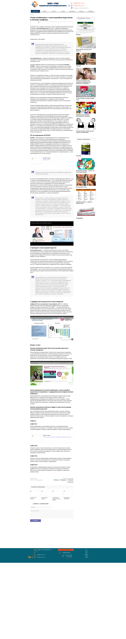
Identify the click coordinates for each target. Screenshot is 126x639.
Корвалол (78, 65)
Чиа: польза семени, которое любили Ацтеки (57, 437)
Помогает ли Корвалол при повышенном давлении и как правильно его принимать (83, 82)
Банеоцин (32, 498)
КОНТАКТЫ (86, 554)
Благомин (78, 155)
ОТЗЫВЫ (86, 557)
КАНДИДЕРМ (79, 218)
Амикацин (43, 498)
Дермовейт (46, 159)
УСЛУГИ (86, 552)
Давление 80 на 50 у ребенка (56, 499)
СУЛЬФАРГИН (66, 498)
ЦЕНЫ (86, 553)
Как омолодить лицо (81, 187)
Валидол (78, 34)
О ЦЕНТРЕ (86, 549)
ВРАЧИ (86, 550)
